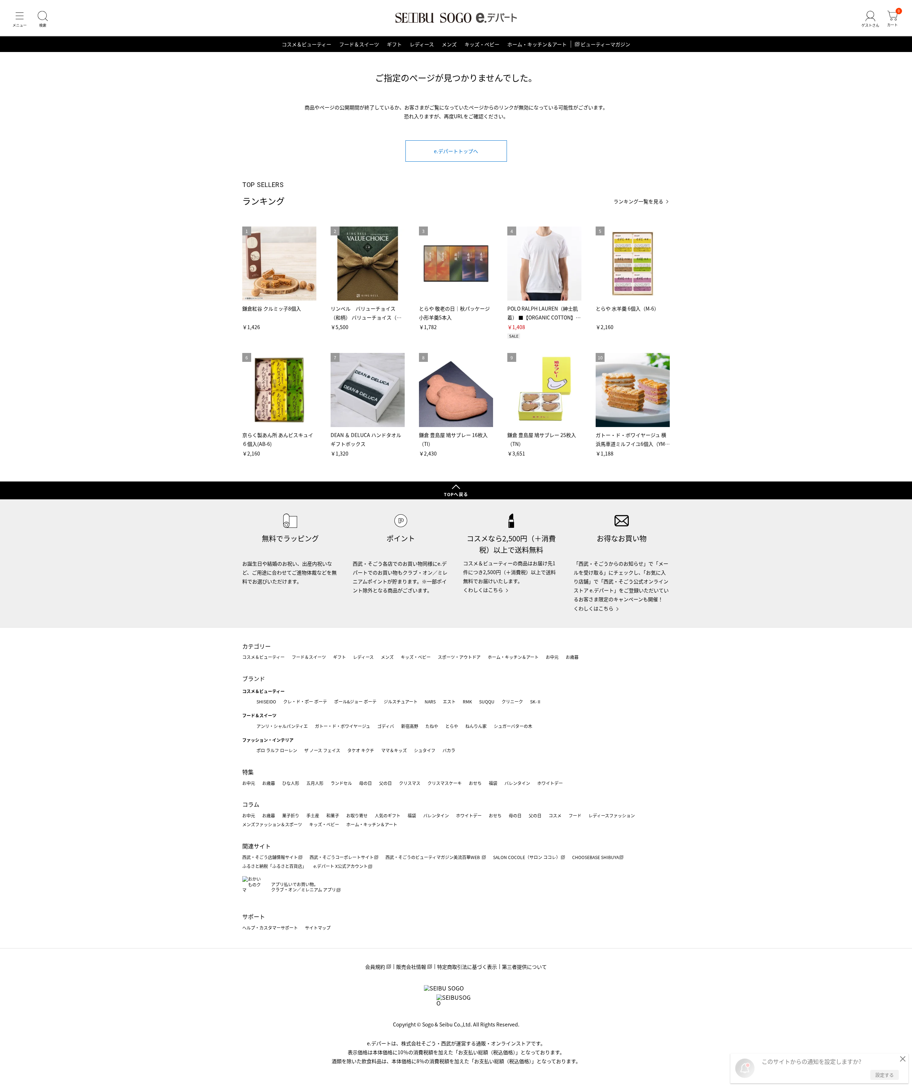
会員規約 (375, 966)
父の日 (385, 783)
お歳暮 (572, 657)
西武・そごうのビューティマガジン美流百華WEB (433, 857)
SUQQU (486, 701)
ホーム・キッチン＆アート (537, 44)
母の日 (365, 783)
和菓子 (332, 815)
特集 (248, 772)
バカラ (448, 750)
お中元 (552, 657)
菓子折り (290, 815)
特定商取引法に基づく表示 (467, 966)
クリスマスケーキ (445, 783)
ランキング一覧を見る (638, 201)
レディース (422, 44)
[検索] (42, 19)
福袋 (493, 783)
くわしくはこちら (483, 589)
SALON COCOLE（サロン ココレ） (526, 857)
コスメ (555, 815)
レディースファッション (612, 815)
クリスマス (409, 783)
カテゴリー (256, 646)
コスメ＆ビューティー (306, 44)
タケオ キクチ (360, 750)
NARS (430, 701)
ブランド (253, 678)
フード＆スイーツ (359, 44)
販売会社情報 (411, 966)
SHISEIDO (266, 701)
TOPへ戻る (456, 494)
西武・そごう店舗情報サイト (270, 857)
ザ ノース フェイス (322, 750)
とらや (451, 726)
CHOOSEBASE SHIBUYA (595, 857)
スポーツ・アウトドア (459, 657)
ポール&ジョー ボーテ (355, 701)
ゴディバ (385, 726)
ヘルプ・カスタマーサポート (270, 928)
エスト (449, 701)
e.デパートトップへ (456, 151)
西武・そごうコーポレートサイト (342, 857)
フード (575, 815)
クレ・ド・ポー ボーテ (305, 701)
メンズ (449, 44)
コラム (250, 804)
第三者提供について (524, 966)
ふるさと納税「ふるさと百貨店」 (274, 866)
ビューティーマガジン (605, 44)
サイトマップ (318, 928)
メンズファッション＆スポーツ (272, 824)
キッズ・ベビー (482, 44)
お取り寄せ (357, 815)
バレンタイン (517, 783)
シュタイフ (424, 750)
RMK (467, 701)
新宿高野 (409, 726)
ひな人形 (290, 783)
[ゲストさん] (870, 19)
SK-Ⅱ (535, 701)
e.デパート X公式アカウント (341, 866)
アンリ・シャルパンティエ (282, 726)
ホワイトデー (550, 783)
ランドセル (341, 783)
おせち (475, 783)
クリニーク (512, 701)
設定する (884, 1074)
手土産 (312, 815)
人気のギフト (387, 815)
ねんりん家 (476, 726)
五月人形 (314, 783)
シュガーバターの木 (513, 726)
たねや (431, 726)
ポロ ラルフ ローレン (276, 750)
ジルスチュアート (401, 701)
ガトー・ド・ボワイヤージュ (342, 726)
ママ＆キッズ (394, 750)
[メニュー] (19, 19)
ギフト (394, 44)
